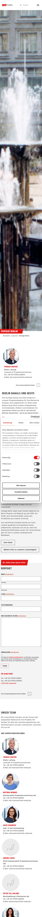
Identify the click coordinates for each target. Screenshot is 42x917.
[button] (38, 5)
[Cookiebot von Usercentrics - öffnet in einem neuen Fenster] (31, 417)
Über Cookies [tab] (34, 422)
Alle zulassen (21, 485)
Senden (5, 666)
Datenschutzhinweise (16, 657)
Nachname (4, 590)
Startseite (6, 336)
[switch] (37, 463)
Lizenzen (14, 336)
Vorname (3, 582)
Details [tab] (21, 422)
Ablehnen (21, 498)
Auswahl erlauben (21, 492)
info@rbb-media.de (8, 683)
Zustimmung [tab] (7, 422)
